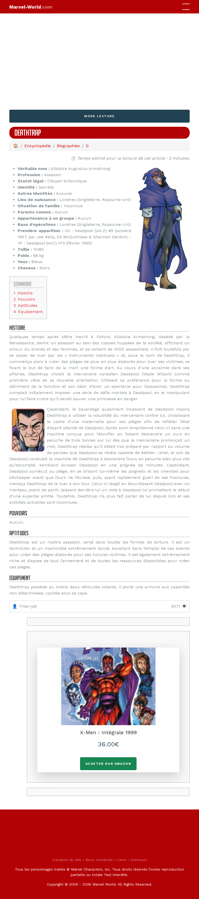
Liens (121, 860)
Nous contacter (99, 860)
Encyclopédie (37, 145)
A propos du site (66, 860)
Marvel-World (30, 7)
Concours (139, 860)
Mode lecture (99, 116)
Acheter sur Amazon (108, 764)
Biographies (68, 145)
